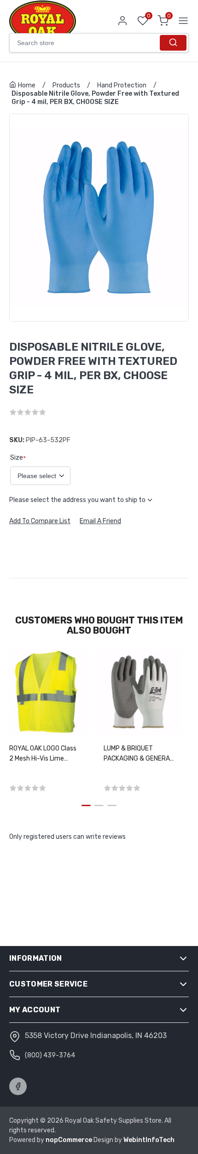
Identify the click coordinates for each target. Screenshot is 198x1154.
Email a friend (100, 521)
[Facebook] (18, 1086)
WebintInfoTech (149, 1140)
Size (16, 457)
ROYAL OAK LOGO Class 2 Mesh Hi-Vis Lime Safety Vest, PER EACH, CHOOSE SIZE (44, 754)
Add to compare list (39, 521)
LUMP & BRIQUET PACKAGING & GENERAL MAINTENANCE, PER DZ (138, 754)
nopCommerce (69, 1140)
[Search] (173, 43)
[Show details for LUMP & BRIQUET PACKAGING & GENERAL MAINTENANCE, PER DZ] (139, 691)
